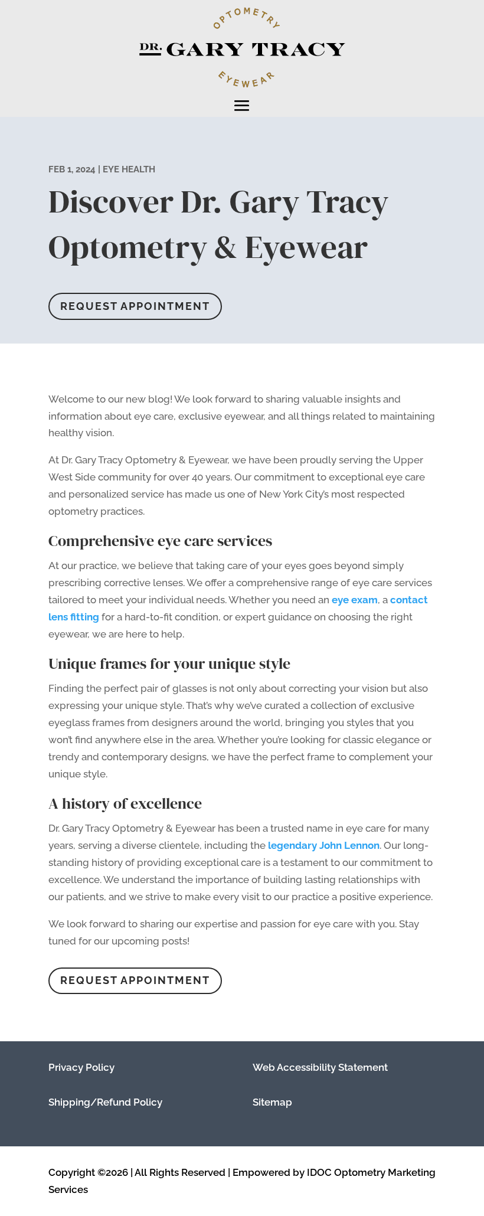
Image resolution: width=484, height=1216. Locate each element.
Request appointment (135, 306)
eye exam (355, 600)
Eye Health (129, 169)
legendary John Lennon (324, 845)
